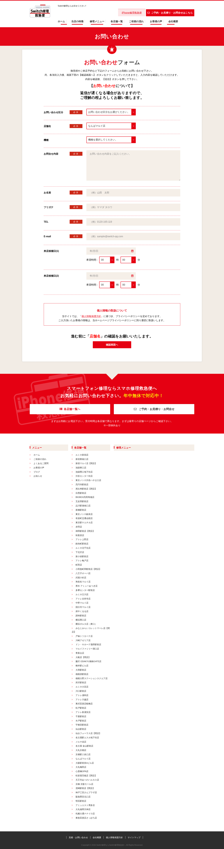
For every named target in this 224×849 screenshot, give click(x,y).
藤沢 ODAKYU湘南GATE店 (88, 661)
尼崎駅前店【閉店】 (85, 788)
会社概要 (173, 21)
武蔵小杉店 (81, 577)
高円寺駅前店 (82, 484)
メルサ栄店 (81, 742)
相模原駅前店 (82, 674)
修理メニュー (97, 21)
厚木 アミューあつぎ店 (87, 586)
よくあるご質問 (41, 463)
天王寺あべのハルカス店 (87, 780)
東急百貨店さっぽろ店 (86, 818)
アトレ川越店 (82, 699)
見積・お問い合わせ (78, 837)
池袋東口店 (81, 467)
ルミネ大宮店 (82, 687)
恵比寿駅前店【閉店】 (86, 489)
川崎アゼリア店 (83, 640)
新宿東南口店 (82, 459)
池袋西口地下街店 (84, 472)
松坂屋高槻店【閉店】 (86, 775)
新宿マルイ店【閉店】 (86, 463)
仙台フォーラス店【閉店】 (88, 733)
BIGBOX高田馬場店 (85, 497)
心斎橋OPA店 (82, 771)
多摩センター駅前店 (85, 590)
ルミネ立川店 (82, 594)
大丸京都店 (81, 750)
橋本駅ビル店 (82, 665)
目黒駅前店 (81, 493)
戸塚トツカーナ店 (84, 636)
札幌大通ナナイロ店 (85, 813)
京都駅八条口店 (83, 754)
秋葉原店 (80, 535)
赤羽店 (79, 527)
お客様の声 (156, 21)
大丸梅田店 (81, 767)
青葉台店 (80, 653)
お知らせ (38, 476)
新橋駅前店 (81, 510)
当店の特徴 (77, 21)
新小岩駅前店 (82, 556)
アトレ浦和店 (82, 695)
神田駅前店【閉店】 (85, 531)
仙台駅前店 (81, 729)
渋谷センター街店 (84, 476)
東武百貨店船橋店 (84, 703)
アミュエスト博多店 (85, 805)
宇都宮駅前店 (82, 725)
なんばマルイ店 (83, 758)
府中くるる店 (82, 611)
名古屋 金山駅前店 (84, 746)
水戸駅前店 (81, 720)
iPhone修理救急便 (132, 12)
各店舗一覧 (117, 21)
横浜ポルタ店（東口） (86, 624)
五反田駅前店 (82, 501)
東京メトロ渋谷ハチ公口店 (88, 480)
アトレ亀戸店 (82, 560)
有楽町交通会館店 (84, 518)
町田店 (79, 565)
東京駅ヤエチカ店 (84, 522)
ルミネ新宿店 (82, 455)
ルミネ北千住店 (83, 548)
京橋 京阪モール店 (84, 784)
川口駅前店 (81, 691)
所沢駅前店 (81, 682)
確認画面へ (112, 344)
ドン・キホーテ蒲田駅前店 (88, 644)
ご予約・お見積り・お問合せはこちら (172, 12)
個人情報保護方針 (91, 316)
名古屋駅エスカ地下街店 (87, 737)
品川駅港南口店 (83, 505)
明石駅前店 (81, 801)
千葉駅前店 (81, 716)
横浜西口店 (81, 620)
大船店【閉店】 (83, 657)
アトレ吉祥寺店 (83, 598)
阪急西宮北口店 (83, 796)
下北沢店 (80, 552)
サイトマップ (134, 837)
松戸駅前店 (81, 708)
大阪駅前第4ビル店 (85, 763)
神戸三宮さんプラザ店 (86, 792)
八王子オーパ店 (83, 573)
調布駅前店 (81, 615)
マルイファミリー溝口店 (87, 649)
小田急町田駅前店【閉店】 (88, 569)
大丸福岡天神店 (83, 809)
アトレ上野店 (82, 539)
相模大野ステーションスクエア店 (92, 678)
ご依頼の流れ (136, 21)
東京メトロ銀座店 (84, 514)
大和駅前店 (81, 670)
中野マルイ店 (82, 603)
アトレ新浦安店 (83, 712)
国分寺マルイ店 (83, 607)
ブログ (37, 472)
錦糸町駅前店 (82, 543)
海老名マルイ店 (83, 581)
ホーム (61, 21)
